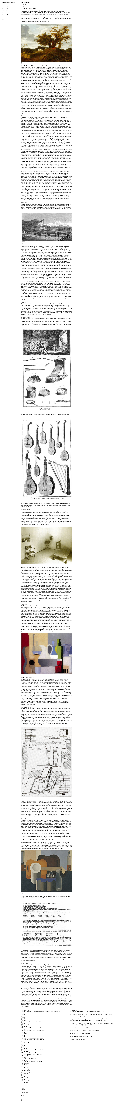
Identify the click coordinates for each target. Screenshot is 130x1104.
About (3, 19)
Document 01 (5, 6)
